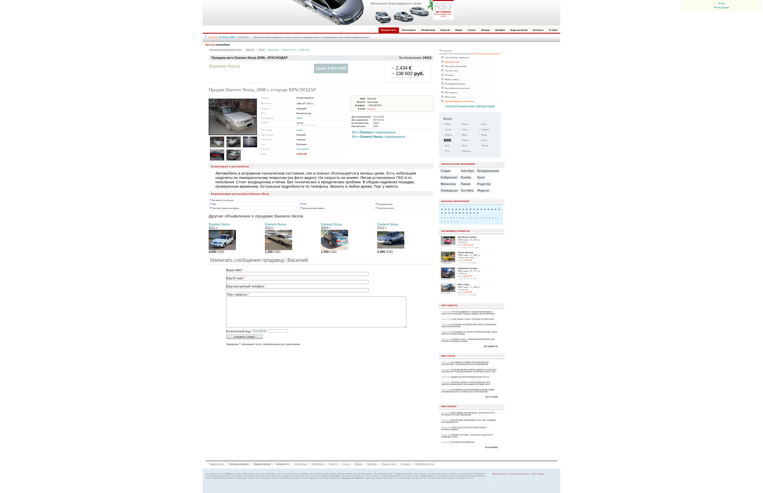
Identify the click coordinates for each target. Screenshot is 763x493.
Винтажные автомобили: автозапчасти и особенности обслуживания (468, 414)
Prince (484, 140)
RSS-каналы (451, 92)
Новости (333, 464)
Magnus (448, 135)
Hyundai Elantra (467, 237)
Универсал (449, 190)
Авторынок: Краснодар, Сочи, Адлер (371, 12)
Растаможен (302, 149)
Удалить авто (451, 70)
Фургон (483, 190)
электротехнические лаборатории (470, 106)
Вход (721, 3)
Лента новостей (499, 474)
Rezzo (465, 146)
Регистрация (721, 7)
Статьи (345, 464)
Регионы (449, 75)
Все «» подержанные (374, 132)
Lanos (465, 129)
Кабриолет (449, 177)
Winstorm (466, 151)
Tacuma (484, 146)
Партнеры (372, 464)
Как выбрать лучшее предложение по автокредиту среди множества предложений (465, 363)
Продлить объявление (456, 66)
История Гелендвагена (463, 442)
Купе (481, 177)
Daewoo (250, 50)
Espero (465, 124)
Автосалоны (300, 464)
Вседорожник (488, 171)
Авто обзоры (538, 474)
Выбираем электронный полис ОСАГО (470, 377)
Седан (299, 130)
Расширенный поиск (455, 83)
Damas (448, 124)
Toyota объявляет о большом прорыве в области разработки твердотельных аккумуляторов (468, 313)
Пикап (466, 184)
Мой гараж (450, 97)
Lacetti (448, 129)
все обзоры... (492, 447)
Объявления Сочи (424, 464)
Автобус (467, 171)
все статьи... (492, 397)
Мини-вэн (448, 184)
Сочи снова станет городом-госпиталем (472, 319)
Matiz (464, 135)
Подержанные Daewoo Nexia (406, 474)
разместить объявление (269, 476)
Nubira (465, 140)
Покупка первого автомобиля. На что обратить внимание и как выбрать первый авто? (466, 383)
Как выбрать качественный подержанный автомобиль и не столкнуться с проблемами (467, 391)
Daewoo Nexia (219, 224)
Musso (484, 135)
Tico (447, 151)
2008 (298, 118)
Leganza (485, 129)
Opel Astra (463, 285)
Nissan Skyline (465, 253)
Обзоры (358, 464)
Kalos (483, 124)
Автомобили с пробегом (457, 57)
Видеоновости (217, 464)
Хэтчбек (467, 190)
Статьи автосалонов (519, 474)
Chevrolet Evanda (468, 269)
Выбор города (452, 79)
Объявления (317, 464)
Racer (447, 146)
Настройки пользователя (457, 88)
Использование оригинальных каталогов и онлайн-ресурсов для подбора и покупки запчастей (469, 371)
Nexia (261, 50)
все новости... (491, 346)
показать (371, 109)
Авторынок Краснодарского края (225, 50)
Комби (466, 177)
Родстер (484, 184)
